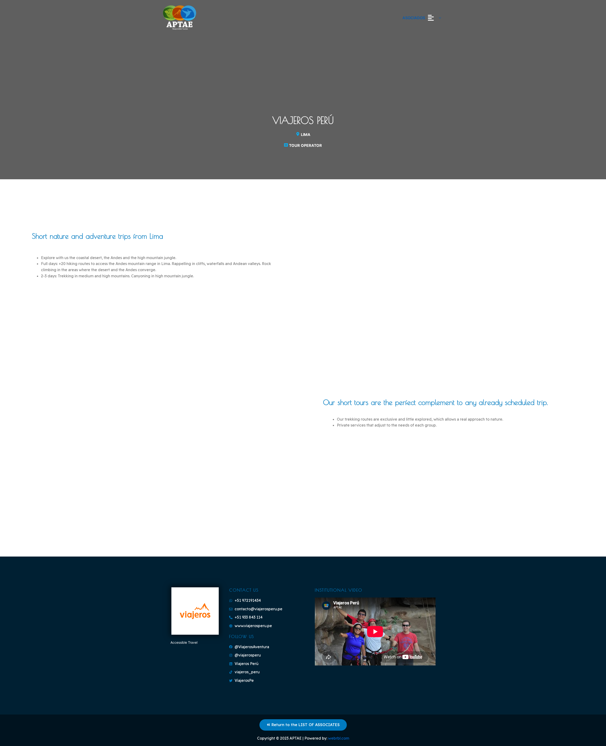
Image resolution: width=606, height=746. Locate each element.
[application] (439, 17)
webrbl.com (338, 738)
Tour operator (305, 145)
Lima (305, 134)
